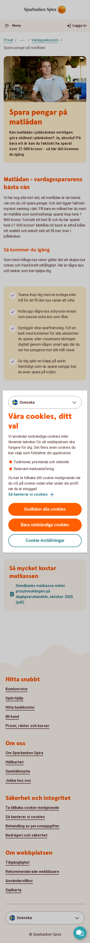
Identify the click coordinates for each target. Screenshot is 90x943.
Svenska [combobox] (27, 402)
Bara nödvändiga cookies (45, 525)
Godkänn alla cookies (45, 509)
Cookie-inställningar (45, 540)
